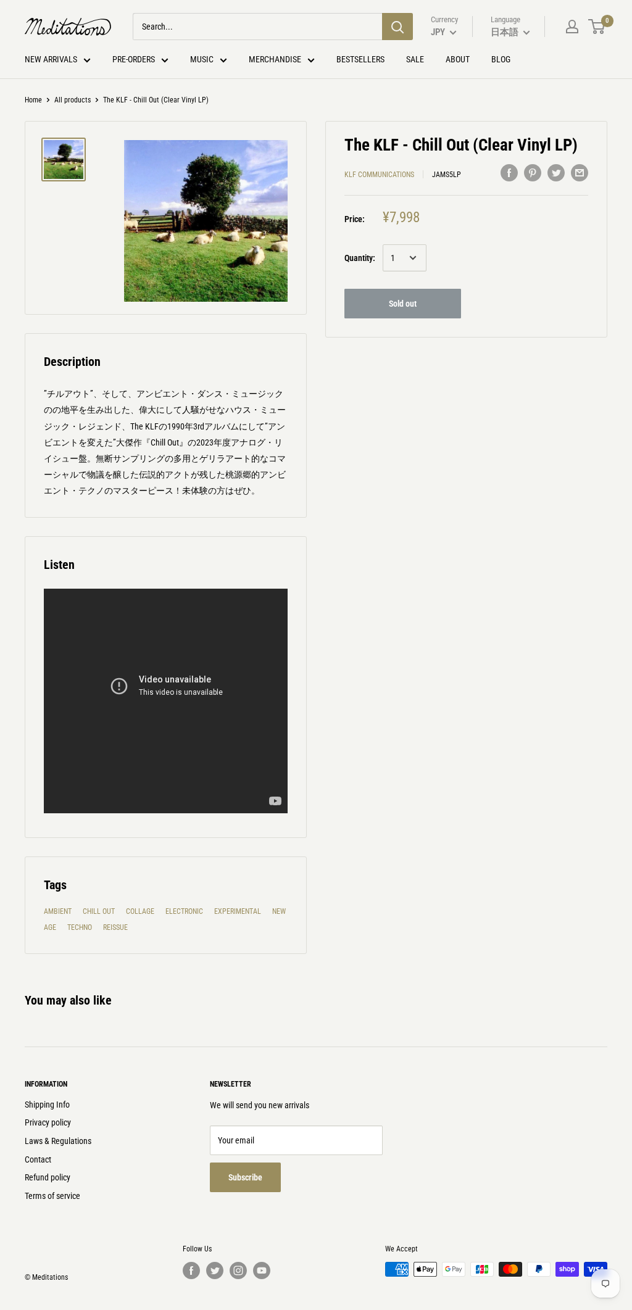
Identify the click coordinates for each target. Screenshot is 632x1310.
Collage (140, 911)
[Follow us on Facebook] (191, 1270)
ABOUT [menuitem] (458, 59)
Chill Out (99, 911)
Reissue (115, 927)
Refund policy (47, 1177)
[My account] (572, 26)
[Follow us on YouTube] (261, 1270)
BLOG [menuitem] (500, 59)
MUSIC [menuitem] (202, 59)
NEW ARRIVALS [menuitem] (51, 59)
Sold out (403, 304)
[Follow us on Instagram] (238, 1270)
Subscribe (245, 1177)
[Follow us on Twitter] (214, 1270)
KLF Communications (379, 174)
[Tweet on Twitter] (556, 172)
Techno (79, 927)
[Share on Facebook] (509, 172)
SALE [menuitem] (415, 59)
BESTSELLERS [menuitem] (360, 59)
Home (33, 100)
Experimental (237, 911)
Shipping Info (47, 1104)
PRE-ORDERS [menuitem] (133, 59)
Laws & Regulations (58, 1141)
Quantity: (359, 258)
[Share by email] (579, 172)
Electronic (184, 911)
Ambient (58, 911)
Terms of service (52, 1196)
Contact (38, 1159)
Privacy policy (48, 1122)
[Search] (397, 26)
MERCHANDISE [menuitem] (275, 59)
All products (72, 100)
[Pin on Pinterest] (532, 172)
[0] (597, 26)
